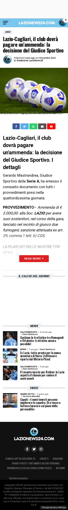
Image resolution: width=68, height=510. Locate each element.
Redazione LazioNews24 (30, 60)
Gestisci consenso (18, 478)
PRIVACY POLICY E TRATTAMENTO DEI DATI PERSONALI (36, 463)
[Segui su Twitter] (34, 449)
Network (60, 468)
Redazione (58, 458)
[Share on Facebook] (16, 126)
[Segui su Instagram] (41, 449)
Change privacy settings (54, 507)
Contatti (44, 458)
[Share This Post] (33, 126)
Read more (32, 258)
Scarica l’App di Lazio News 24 (20, 458)
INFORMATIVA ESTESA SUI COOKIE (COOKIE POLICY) (29, 468)
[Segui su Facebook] (27, 449)
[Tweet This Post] (24, 126)
